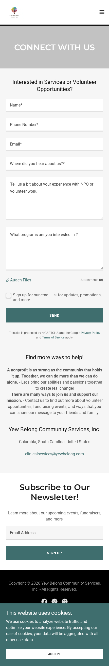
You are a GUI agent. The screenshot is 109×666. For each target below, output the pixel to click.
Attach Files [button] (20, 280)
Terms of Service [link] (53, 337)
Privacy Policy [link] (90, 333)
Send (54, 315)
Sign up (54, 553)
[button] (102, 12)
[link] (14, 12)
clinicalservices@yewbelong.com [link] (54, 454)
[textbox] (54, 105)
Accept (54, 654)
